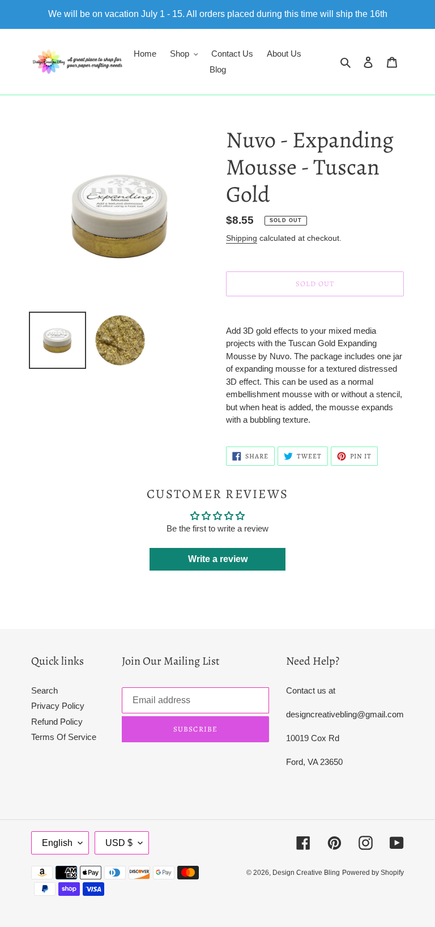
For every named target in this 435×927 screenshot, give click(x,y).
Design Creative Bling (306, 873)
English (57, 843)
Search (44, 690)
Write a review (218, 559)
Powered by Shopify (373, 873)
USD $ (119, 843)
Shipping (241, 238)
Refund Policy (57, 721)
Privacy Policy (57, 706)
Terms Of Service (63, 737)
